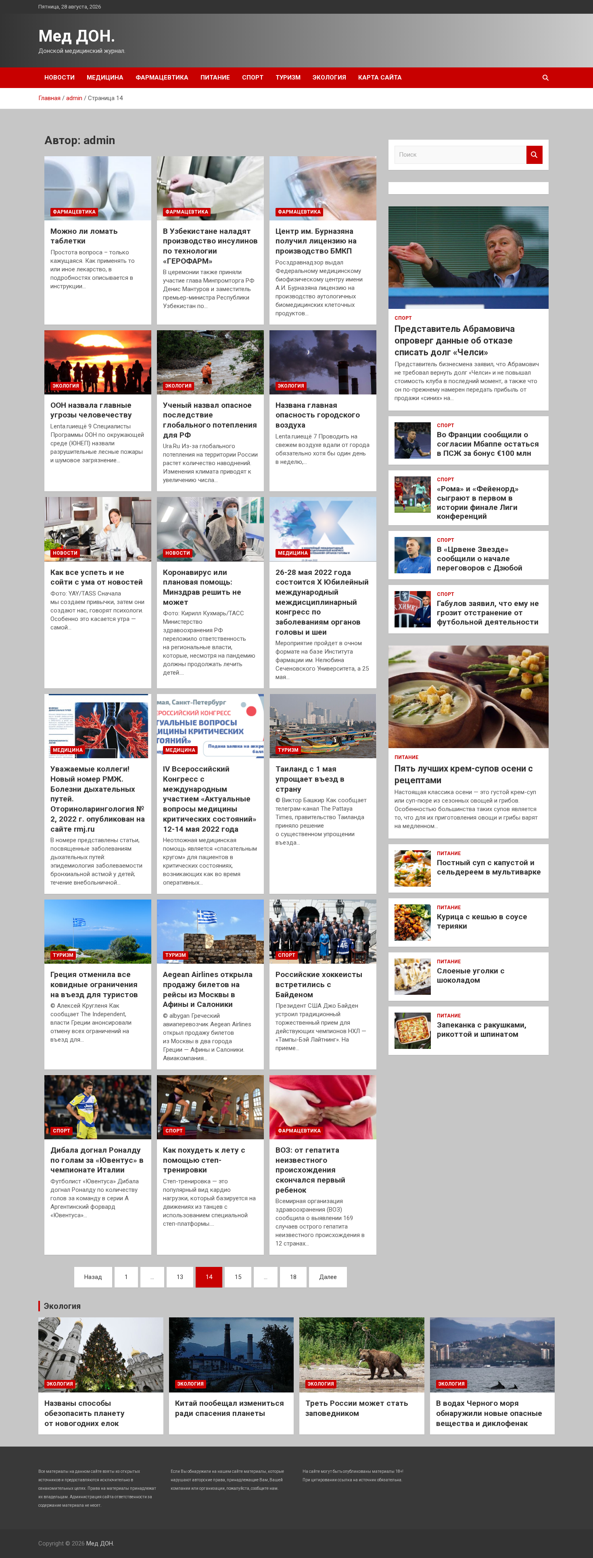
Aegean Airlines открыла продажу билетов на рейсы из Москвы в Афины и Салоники (208, 989)
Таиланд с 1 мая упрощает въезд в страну (310, 778)
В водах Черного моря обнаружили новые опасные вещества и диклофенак (489, 1413)
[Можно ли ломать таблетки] (98, 188)
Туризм (288, 77)
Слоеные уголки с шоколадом (471, 975)
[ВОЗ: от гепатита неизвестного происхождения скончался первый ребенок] (323, 1107)
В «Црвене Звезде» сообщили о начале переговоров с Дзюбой (479, 558)
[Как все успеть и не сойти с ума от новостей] (98, 529)
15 (238, 1277)
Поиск (534, 155)
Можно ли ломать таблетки (84, 236)
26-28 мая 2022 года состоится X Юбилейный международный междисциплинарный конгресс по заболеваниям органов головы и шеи (322, 602)
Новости (59, 77)
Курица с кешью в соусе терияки (482, 921)
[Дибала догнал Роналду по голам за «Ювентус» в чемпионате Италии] (98, 1107)
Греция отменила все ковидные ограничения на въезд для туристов (94, 984)
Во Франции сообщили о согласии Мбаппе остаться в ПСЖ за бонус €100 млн (488, 444)
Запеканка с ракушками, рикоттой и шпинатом (481, 1029)
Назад (93, 1277)
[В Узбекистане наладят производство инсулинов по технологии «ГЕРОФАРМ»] (210, 188)
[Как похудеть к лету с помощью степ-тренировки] (210, 1107)
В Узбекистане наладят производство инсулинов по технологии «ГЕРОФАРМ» (210, 246)
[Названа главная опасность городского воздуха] (323, 362)
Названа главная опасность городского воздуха (318, 415)
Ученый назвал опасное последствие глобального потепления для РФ (210, 420)
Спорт (252, 77)
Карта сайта (380, 77)
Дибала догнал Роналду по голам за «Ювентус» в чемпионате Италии (97, 1159)
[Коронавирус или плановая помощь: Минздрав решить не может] (210, 529)
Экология (329, 77)
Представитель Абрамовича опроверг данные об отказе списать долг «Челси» (455, 340)
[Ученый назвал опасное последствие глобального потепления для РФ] (210, 362)
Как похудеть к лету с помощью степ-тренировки (204, 1159)
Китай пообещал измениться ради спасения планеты (229, 1408)
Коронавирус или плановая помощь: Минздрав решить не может (202, 587)
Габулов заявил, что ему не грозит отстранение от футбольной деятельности (488, 613)
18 (293, 1277)
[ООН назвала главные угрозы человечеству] (98, 362)
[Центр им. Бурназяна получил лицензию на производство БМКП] (323, 188)
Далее (328, 1277)
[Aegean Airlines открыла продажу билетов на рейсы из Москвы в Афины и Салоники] (210, 932)
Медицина (105, 77)
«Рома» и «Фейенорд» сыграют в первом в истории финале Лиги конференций (478, 502)
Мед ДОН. (76, 36)
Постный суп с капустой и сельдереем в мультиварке (489, 867)
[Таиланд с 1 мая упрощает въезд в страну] (323, 726)
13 (180, 1277)
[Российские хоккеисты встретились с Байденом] (323, 932)
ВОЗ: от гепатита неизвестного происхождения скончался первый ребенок (310, 1170)
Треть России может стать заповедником (356, 1408)
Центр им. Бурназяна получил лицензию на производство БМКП (316, 241)
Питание (215, 77)
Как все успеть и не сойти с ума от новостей (96, 577)
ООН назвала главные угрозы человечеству (91, 410)
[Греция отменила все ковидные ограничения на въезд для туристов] (98, 932)
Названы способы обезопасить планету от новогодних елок (84, 1413)
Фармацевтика (162, 77)
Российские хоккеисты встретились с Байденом (319, 984)
